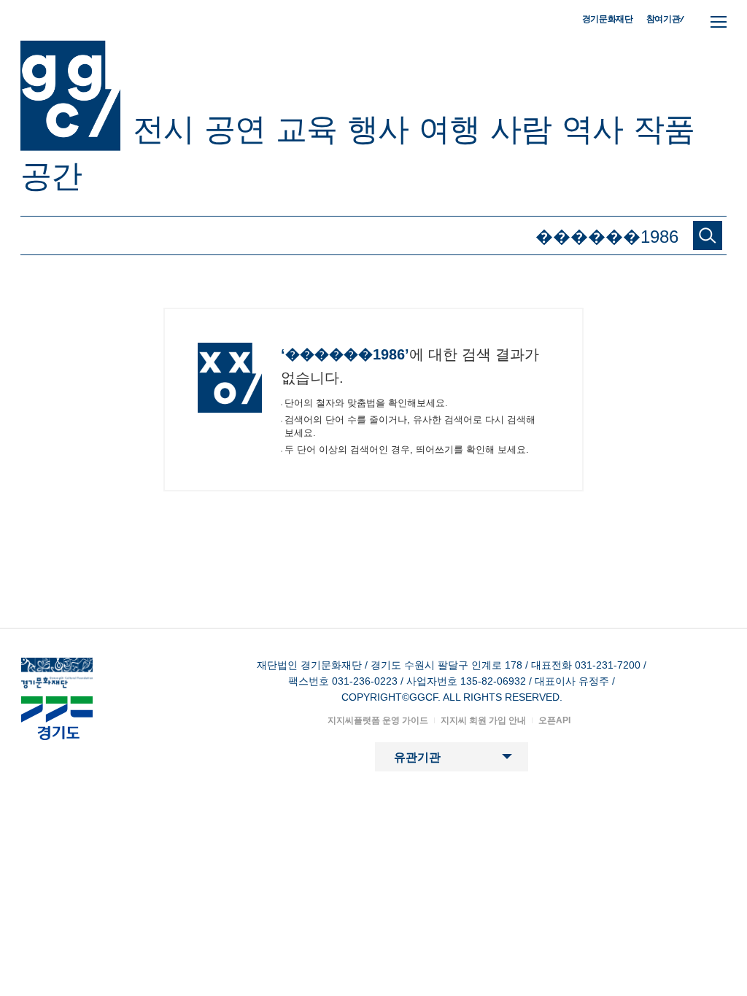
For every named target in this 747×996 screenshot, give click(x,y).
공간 (51, 175)
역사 (592, 129)
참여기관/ (665, 18)
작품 (663, 129)
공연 (235, 129)
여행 (449, 129)
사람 (520, 129)
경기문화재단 (607, 19)
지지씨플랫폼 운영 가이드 (378, 720)
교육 (306, 129)
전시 (163, 129)
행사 (378, 129)
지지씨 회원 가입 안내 (483, 720)
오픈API (554, 720)
